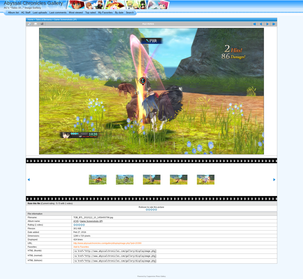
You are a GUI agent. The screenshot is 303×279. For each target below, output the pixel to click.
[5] (156, 209)
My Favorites (105, 12)
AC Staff (25, 12)
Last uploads (40, 12)
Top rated (90, 12)
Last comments (57, 12)
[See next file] (267, 24)
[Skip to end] (274, 24)
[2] (149, 209)
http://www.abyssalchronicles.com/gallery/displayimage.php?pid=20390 (107, 243)
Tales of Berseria (44, 19)
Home (30, 19)
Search (130, 12)
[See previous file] (261, 24)
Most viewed (76, 12)
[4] (154, 209)
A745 (76, 221)
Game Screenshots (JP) (65, 19)
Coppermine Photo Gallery (156, 276)
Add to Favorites (81, 247)
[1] (147, 209)
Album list (13, 12)
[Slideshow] (42, 24)
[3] (151, 209)
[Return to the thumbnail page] (29, 24)
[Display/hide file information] (35, 24)
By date (119, 12)
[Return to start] (254, 24)
